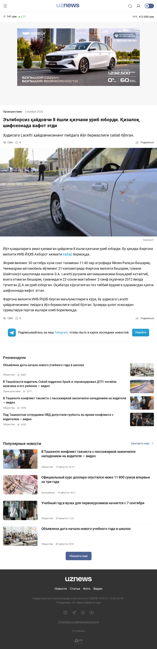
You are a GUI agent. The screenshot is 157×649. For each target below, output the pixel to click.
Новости (61, 589)
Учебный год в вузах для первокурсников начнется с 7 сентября (92, 503)
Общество (47, 466)
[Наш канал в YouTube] (91, 612)
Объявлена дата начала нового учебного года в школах (86, 529)
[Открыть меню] (5, 6)
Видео (97, 589)
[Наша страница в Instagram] (65, 612)
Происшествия (12, 111)
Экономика (48, 492)
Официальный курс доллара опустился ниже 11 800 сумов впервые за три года (95, 479)
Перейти (140, 332)
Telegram (61, 332)
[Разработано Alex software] (78, 641)
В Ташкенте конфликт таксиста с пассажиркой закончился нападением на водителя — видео (88, 454)
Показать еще (79, 556)
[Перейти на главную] (67, 5)
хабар (67, 254)
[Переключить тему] (149, 6)
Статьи (75, 589)
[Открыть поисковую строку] (130, 6)
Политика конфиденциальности (78, 621)
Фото (86, 589)
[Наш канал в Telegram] (74, 612)
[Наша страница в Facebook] (83, 612)
